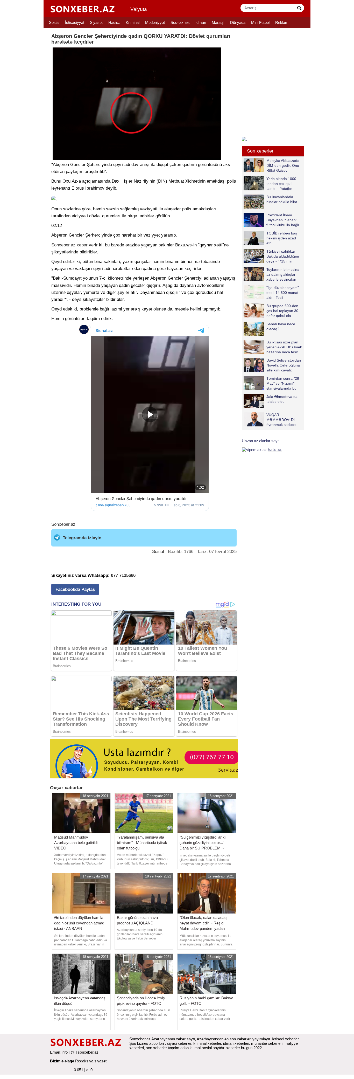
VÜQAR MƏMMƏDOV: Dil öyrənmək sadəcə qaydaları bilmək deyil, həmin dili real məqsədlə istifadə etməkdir (270, 419)
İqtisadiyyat (74, 22)
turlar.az (275, 449)
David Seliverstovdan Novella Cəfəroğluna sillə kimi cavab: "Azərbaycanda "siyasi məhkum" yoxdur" (272, 365)
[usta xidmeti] (147, 758)
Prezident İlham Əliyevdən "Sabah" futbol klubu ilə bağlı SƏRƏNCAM (282, 220)
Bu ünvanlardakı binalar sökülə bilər (281, 199)
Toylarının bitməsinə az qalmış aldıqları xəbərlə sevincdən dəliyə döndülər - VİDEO (271, 274)
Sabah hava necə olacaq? (280, 326)
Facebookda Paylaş (75, 589)
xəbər (82, 245)
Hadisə (114, 22)
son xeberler (156, 1048)
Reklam (281, 22)
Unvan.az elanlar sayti (260, 441)
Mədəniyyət (155, 22)
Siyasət (96, 22)
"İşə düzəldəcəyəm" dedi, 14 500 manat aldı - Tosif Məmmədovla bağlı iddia (271, 292)
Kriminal (132, 22)
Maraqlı (218, 22)
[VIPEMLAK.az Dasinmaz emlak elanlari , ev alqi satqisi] (254, 449)
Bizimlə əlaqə (62, 1061)
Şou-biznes (180, 22)
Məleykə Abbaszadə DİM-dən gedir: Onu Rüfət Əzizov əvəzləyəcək (282, 165)
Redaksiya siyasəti (91, 1061)
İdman (200, 22)
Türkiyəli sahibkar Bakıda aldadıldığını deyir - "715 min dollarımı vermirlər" (282, 256)
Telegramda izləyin (82, 537)
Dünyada (237, 22)
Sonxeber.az (63, 245)
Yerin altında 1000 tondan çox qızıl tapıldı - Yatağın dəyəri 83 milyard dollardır (270, 183)
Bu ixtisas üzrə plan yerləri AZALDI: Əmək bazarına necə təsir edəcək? (284, 347)
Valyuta (138, 9)
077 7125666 (123, 575)
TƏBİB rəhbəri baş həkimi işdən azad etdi (281, 238)
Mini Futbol (260, 22)
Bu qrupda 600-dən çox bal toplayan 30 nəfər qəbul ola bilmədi (282, 310)
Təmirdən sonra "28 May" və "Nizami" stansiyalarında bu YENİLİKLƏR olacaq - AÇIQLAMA (273, 383)
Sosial (54, 22)
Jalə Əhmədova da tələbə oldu (282, 399)
